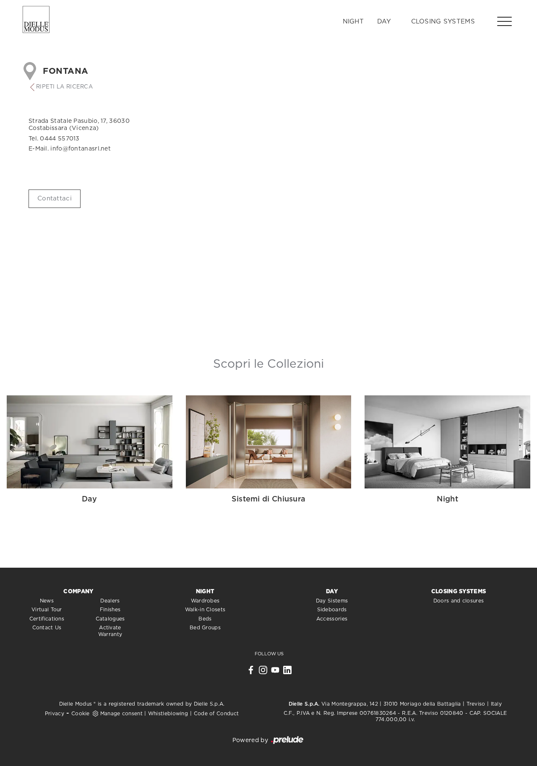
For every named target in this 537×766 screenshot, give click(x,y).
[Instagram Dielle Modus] (263, 672)
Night (353, 21)
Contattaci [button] (54, 198)
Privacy (54, 713)
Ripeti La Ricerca (64, 87)
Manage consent (121, 713)
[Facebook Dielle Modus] (251, 672)
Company (78, 592)
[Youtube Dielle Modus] (275, 672)
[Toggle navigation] (504, 21)
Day (384, 21)
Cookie (80, 713)
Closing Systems (443, 21)
